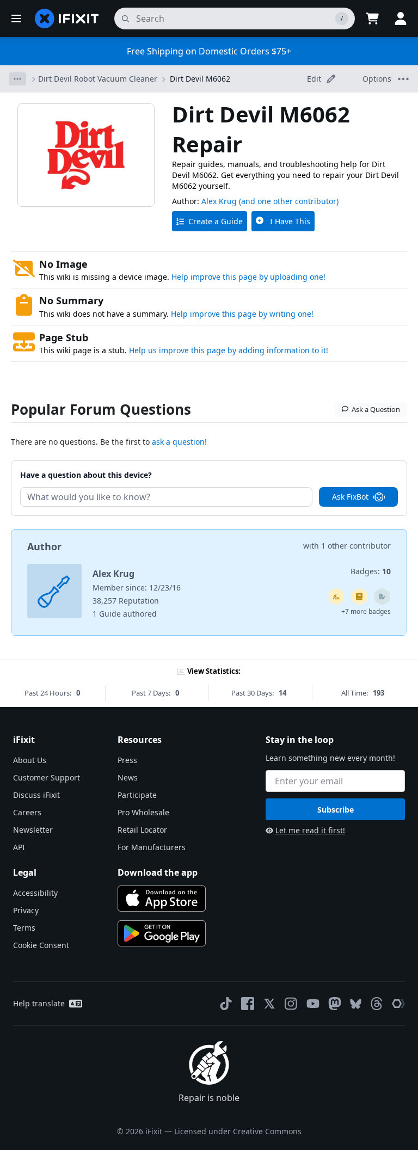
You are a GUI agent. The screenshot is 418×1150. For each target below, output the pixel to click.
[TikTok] (225, 1003)
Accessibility (35, 893)
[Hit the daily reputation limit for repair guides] (359, 596)
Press (127, 760)
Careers (27, 812)
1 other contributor (356, 545)
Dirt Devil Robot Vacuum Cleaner (97, 78)
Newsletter (33, 830)
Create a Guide (215, 221)
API (19, 847)
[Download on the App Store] (162, 898)
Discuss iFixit (36, 795)
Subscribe (335, 809)
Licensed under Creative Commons (238, 1131)
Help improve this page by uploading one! (248, 277)
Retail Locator (142, 830)
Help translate (39, 1003)
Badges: (371, 571)
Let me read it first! (310, 830)
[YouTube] (312, 1003)
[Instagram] (291, 1003)
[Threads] (376, 1003)
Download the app (158, 872)
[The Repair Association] (398, 1003)
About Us (29, 760)
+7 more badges (366, 611)
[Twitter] (269, 1003)
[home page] (67, 18)
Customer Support (46, 777)
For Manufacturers (152, 847)
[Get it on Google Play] (162, 933)
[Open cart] (372, 18)
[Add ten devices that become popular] (336, 596)
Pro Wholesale (143, 812)
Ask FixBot (350, 496)
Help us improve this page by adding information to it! (228, 350)
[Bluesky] (355, 1004)
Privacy (26, 910)
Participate (137, 795)
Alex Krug (219, 201)
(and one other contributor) (289, 201)
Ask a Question (376, 409)
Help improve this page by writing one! (242, 314)
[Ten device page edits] (382, 596)
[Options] (17, 78)
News (128, 777)
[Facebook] (247, 1003)
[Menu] (16, 18)
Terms (24, 928)
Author (44, 546)
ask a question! (179, 441)
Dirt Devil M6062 (200, 78)
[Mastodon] (334, 1003)
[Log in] (400, 18)
